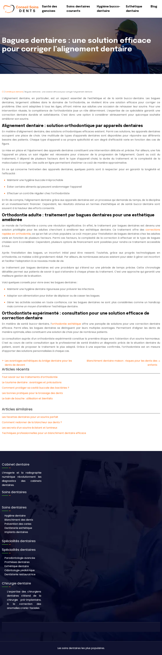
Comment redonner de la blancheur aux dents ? (32, 422)
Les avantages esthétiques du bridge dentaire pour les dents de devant (38, 363)
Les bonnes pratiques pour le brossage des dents (32, 393)
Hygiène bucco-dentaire (108, 8)
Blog (154, 6)
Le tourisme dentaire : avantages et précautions (32, 382)
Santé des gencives (49, 8)
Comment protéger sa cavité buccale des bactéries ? (35, 388)
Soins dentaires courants (78, 8)
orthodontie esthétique (66, 324)
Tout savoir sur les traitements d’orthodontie (30, 377)
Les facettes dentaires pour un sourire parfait (30, 417)
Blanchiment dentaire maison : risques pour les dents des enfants (122, 363)
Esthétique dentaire (134, 8)
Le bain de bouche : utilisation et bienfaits (27, 398)
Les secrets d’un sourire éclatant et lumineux (29, 428)
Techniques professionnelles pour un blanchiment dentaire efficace (44, 433)
